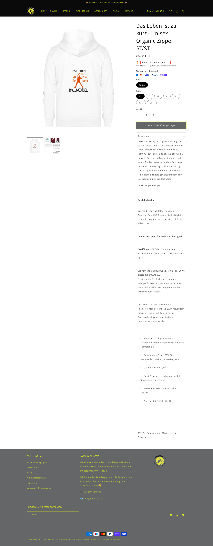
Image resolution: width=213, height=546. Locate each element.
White (142, 85)
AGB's (29, 472)
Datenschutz (33, 467)
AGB (79, 539)
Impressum (32, 483)
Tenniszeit (37, 539)
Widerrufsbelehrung (36, 477)
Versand (87, 539)
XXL (141, 102)
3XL (152, 102)
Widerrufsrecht (49, 539)
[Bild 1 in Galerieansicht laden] (35, 146)
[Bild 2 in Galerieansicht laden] (52, 146)
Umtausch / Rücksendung (39, 488)
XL (176, 96)
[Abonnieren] (75, 515)
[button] (54, 11)
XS (140, 96)
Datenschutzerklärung (66, 539)
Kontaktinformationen (101, 539)
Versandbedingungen (37, 462)
